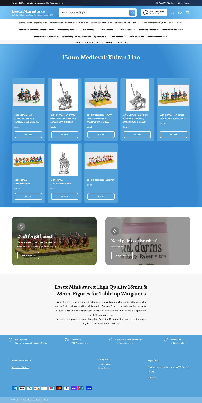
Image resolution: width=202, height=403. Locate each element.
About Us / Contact (166, 3)
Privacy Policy (104, 359)
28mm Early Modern (171, 29)
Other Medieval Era (108, 42)
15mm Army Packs (66, 29)
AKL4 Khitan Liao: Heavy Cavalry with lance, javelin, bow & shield (135, 118)
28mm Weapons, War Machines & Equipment (83, 36)
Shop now (27, 255)
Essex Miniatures (22, 400)
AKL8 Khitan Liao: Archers (100, 180)
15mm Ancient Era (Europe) (32, 22)
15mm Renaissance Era (125, 22)
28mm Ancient (106, 29)
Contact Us (153, 377)
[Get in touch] (180, 12)
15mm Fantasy (87, 29)
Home (77, 42)
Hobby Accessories (155, 36)
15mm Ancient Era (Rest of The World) (68, 22)
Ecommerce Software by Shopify (38, 400)
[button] (187, 12)
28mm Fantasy (116, 36)
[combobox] (97, 12)
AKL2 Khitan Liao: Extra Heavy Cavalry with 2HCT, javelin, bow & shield (63, 118)
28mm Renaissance (147, 29)
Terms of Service (105, 363)
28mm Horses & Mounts (45, 36)
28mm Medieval (125, 29)
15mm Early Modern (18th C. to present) (160, 22)
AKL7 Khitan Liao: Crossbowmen (61, 182)
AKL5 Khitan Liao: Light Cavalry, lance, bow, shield (173, 117)
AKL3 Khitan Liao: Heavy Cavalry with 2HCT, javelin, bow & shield (99, 118)
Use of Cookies (104, 368)
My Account (185, 3)
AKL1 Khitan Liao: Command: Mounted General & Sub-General (26, 118)
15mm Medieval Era (100, 22)
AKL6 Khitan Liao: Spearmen (22, 182)
